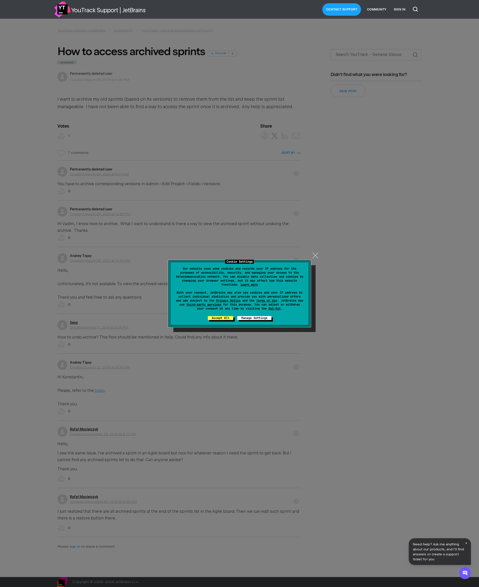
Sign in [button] (399, 9)
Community (376, 9)
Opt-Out (274, 309)
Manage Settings (254, 318)
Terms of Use (266, 301)
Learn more (249, 285)
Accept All (220, 318)
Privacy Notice (228, 301)
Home (62, 9)
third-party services (203, 305)
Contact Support (342, 9)
